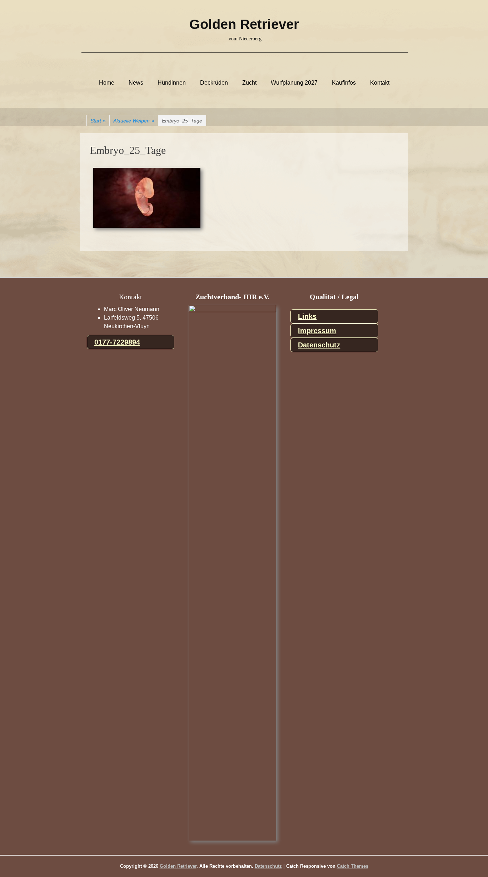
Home (106, 83)
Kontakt (379, 83)
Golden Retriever (244, 24)
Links (307, 316)
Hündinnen (172, 83)
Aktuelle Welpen (133, 121)
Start (98, 121)
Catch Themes (352, 866)
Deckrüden (214, 83)
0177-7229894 (117, 342)
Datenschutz (319, 345)
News (136, 83)
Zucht (249, 83)
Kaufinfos (344, 83)
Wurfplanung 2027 (294, 83)
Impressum (317, 331)
